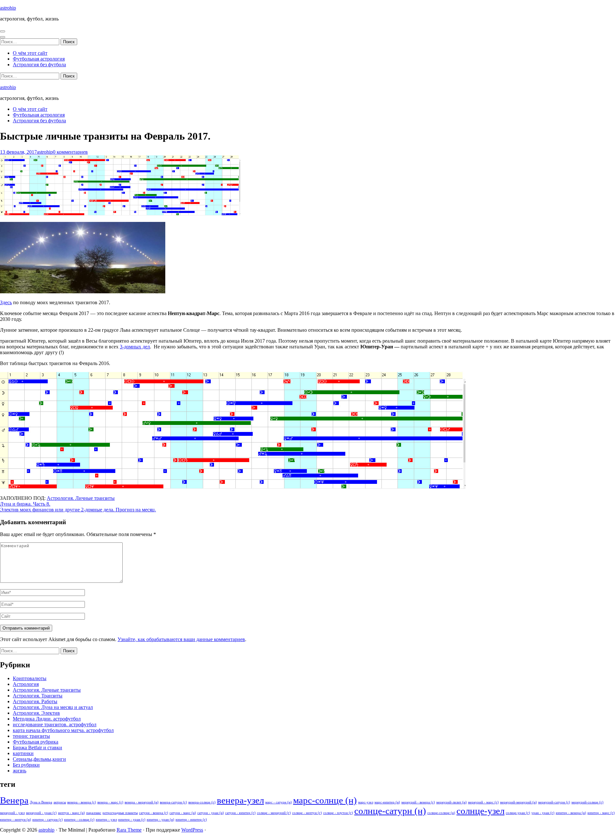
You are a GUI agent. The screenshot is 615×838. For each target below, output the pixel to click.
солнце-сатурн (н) (390, 811)
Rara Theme (129, 830)
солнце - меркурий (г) (274, 813)
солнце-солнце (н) (441, 813)
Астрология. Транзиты (37, 695)
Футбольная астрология (39, 58)
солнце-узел (480, 811)
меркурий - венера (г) (418, 802)
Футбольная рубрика (35, 741)
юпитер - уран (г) (131, 819)
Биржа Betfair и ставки (37, 747)
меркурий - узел (12, 813)
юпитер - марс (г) (601, 813)
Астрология (26, 684)
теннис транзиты (31, 736)
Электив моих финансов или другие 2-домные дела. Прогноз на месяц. (78, 509)
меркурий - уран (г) (41, 813)
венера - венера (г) (81, 802)
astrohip (8, 8)
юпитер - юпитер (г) (191, 819)
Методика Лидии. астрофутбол (47, 718)
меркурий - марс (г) (483, 802)
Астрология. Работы (35, 701)
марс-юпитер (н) (387, 802)
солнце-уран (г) (518, 813)
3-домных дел (135, 346)
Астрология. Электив (36, 713)
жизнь (19, 770)
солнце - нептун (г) (307, 813)
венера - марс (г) (110, 802)
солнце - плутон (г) (338, 813)
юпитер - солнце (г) (79, 819)
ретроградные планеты (120, 813)
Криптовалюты (29, 678)
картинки (23, 753)
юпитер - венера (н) (571, 813)
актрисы (59, 802)
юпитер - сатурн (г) (47, 819)
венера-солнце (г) (202, 802)
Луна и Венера (41, 802)
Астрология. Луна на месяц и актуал (53, 707)
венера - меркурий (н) (142, 802)
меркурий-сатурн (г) (554, 802)
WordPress (192, 830)
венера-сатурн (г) (173, 802)
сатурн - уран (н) (210, 813)
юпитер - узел (106, 819)
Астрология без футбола (39, 64)
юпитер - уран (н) (160, 819)
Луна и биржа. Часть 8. (25, 504)
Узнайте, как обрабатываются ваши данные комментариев (181, 639)
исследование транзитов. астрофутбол (54, 724)
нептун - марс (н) (71, 813)
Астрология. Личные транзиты (81, 498)
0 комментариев (70, 152)
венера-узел (240, 800)
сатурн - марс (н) (182, 813)
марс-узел (365, 802)
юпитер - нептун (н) (15, 819)
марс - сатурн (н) (278, 802)
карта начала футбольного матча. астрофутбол (63, 730)
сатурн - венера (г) (153, 813)
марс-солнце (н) (325, 800)
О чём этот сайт (30, 53)
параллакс (93, 813)
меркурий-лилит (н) (451, 802)
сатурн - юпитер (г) (240, 813)
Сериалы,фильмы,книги (39, 759)
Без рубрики (26, 765)
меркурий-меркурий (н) (518, 802)
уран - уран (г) (542, 813)
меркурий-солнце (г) (587, 802)
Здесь (6, 302)
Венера (14, 800)
